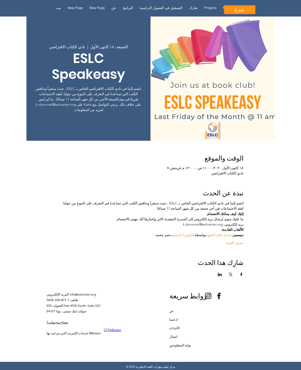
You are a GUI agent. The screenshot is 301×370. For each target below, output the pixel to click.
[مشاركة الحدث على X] (231, 274)
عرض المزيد (234, 242)
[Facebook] (219, 296)
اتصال (173, 336)
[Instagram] (208, 296)
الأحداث (174, 328)
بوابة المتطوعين (180, 345)
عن (171, 311)
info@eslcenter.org (83, 294)
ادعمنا (173, 319)
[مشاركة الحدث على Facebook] (241, 274)
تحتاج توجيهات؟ (57, 322)
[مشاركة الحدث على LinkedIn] (220, 274)
